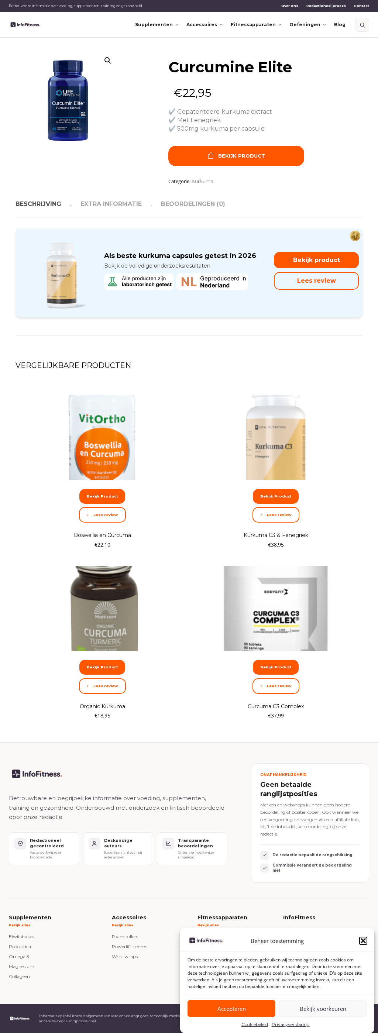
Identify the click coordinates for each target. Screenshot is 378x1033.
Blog (340, 24)
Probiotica (20, 946)
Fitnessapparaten (253, 24)
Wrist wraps (125, 956)
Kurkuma (202, 181)
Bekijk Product (241, 156)
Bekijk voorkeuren (323, 1008)
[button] (363, 940)
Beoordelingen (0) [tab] (193, 203)
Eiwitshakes (21, 936)
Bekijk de (157, 265)
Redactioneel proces (326, 6)
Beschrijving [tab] (38, 203)
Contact (361, 6)
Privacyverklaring (291, 1024)
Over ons (289, 6)
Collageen (19, 976)
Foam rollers (125, 936)
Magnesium (21, 966)
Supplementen (154, 24)
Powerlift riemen (130, 946)
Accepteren (231, 1008)
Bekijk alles (19, 925)
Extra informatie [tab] (111, 203)
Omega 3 (19, 956)
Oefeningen (304, 24)
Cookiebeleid (254, 1024)
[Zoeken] (362, 25)
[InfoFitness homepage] (25, 24)
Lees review (316, 280)
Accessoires (201, 24)
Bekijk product (316, 260)
